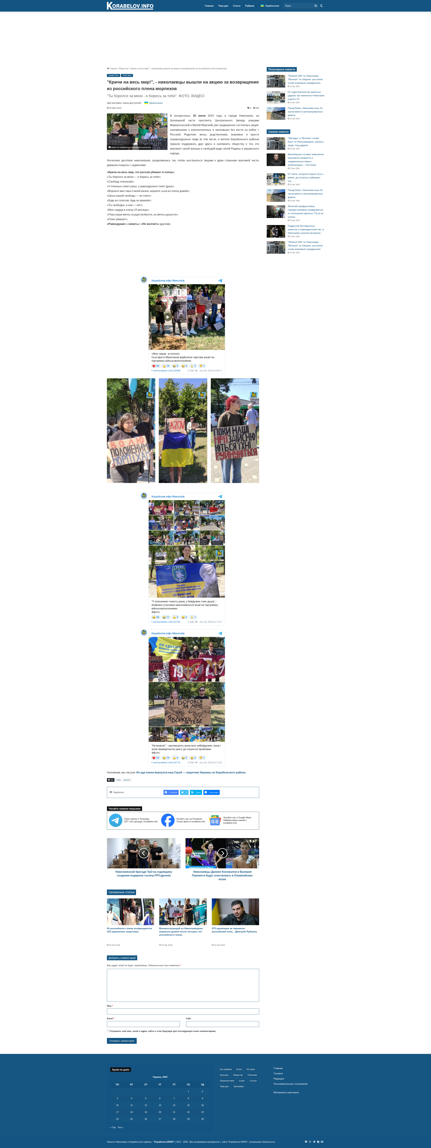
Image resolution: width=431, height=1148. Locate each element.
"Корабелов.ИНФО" (163, 1142)
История (251, 1069)
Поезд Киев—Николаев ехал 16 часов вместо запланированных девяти (305, 111)
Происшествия (227, 1081)
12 (146, 1105)
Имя (110, 1006)
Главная (209, 6)
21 (174, 1112)
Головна (278, 1073)
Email (110, 1018)
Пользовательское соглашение (291, 1084)
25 (131, 1119)
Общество (123, 68)
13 (160, 1105)
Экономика (238, 1086)
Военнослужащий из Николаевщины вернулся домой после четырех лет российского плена (181, 931)
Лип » (120, 1127)
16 (202, 1105)
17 (117, 1112)
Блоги (239, 1069)
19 (146, 1112)
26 (146, 1119)
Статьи (236, 6)
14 (174, 1105)
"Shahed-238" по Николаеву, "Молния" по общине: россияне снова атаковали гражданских (305, 79)
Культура (224, 1075)
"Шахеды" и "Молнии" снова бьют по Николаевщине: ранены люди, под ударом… (306, 142)
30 (202, 1119)
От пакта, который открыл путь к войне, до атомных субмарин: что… (305, 177)
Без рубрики (226, 1069)
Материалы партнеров (286, 1092)
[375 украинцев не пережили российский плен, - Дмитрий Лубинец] (235, 911)
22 (188, 1112)
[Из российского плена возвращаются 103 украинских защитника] (130, 911)
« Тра (113, 1127)
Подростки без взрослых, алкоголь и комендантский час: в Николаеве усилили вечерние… (306, 229)
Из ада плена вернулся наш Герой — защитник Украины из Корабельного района (191, 772)
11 (131, 1105)
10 (117, 1105)
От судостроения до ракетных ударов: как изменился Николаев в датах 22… (306, 95)
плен (119, 780)
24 (117, 1119)
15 (188, 1105)
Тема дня (223, 6)
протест (127, 780)
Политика (252, 1075)
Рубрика (249, 6)
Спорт (242, 1081)
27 (160, 1119)
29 (188, 1119)
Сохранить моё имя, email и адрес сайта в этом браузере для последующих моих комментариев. (163, 1031)
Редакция (279, 1078)
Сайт (188, 1018)
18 (131, 1112)
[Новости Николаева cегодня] (130, 6)
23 (202, 1112)
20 (160, 1112)
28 (174, 1119)
